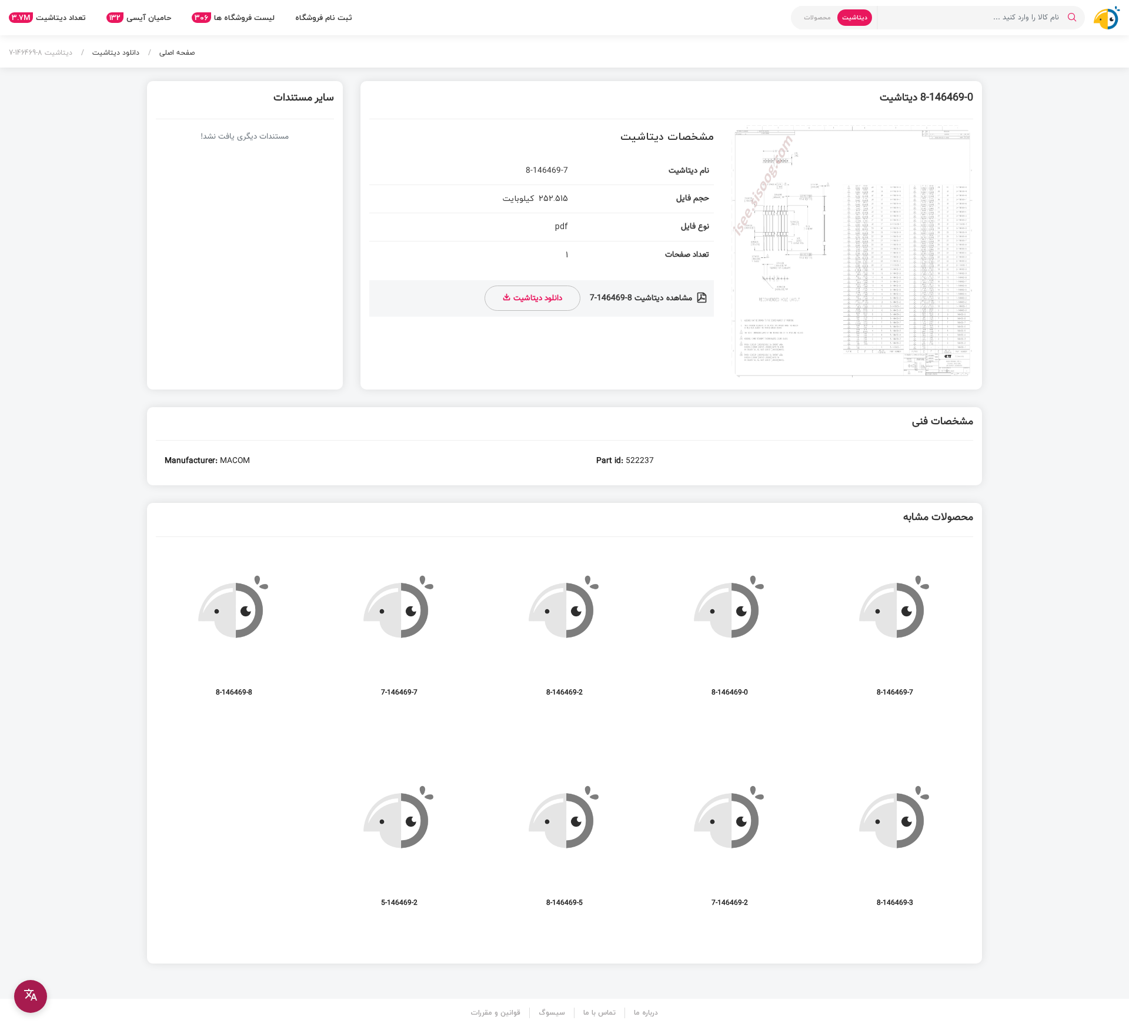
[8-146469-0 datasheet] (729, 629)
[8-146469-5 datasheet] (564, 839)
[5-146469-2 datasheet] (399, 839)
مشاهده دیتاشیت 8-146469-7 (642, 298)
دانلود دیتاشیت (114, 52)
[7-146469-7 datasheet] (399, 629)
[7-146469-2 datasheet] (729, 839)
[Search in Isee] (1072, 17)
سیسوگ (552, 1012)
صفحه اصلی (176, 52)
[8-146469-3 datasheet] (895, 839)
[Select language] (30, 996)
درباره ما (646, 1012)
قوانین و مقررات (495, 1012)
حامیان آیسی (140, 17)
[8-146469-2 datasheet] (564, 629)
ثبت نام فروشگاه (323, 17)
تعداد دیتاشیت (49, 17)
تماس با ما (599, 1012)
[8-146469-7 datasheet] (895, 629)
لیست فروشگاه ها (235, 17)
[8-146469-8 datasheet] (234, 629)
